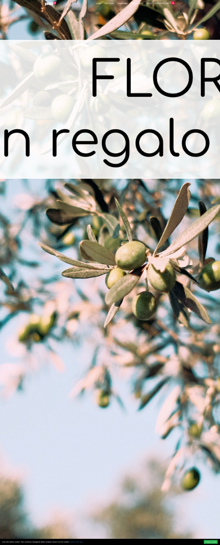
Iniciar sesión (162, 3)
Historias (109, 3)
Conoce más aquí (76, 542)
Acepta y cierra (210, 542)
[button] (172, 3)
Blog (149, 3)
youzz (50, 3)
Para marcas (137, 3)
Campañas (123, 3)
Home (98, 3)
